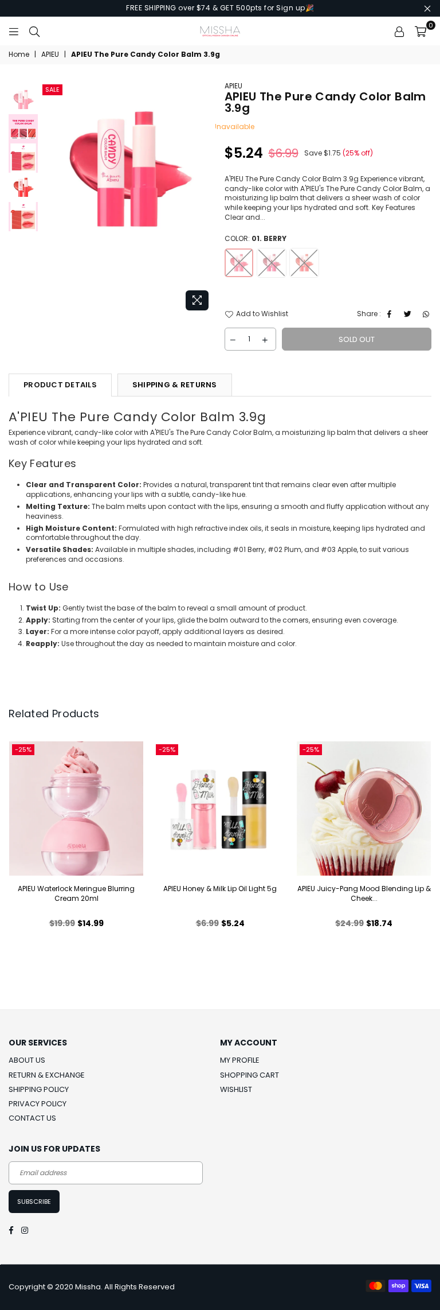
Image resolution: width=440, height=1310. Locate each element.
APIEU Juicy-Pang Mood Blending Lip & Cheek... (364, 893)
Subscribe (34, 1201)
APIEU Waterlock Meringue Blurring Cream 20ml (76, 893)
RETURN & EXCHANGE (47, 1075)
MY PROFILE (240, 1060)
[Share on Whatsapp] (427, 314)
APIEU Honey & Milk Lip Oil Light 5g (220, 888)
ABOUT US (27, 1060)
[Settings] (399, 31)
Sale (52, 89)
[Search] (34, 31)
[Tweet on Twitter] (409, 314)
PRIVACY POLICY (37, 1103)
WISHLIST (236, 1089)
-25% (23, 749)
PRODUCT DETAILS (60, 384)
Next (206, 199)
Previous (50, 199)
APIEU (50, 54)
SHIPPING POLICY (39, 1089)
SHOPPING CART (249, 1075)
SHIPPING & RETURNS (174, 384)
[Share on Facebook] (391, 314)
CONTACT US (32, 1118)
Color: (255, 238)
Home (19, 54)
